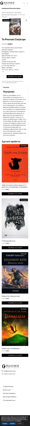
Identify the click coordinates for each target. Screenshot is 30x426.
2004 (7, 82)
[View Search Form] (24, 3)
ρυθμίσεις (18, 421)
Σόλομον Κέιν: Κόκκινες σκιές (11, 296)
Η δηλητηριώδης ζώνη (8, 241)
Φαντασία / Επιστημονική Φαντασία (15, 81)
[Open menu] (27, 3)
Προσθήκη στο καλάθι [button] (15, 193)
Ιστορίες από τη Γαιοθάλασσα (11, 348)
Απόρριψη (12, 423)
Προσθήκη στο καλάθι (15, 76)
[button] (26, 20)
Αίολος (15, 82)
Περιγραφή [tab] (6, 87)
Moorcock (11, 82)
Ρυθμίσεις (20, 423)
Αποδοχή (5, 423)
